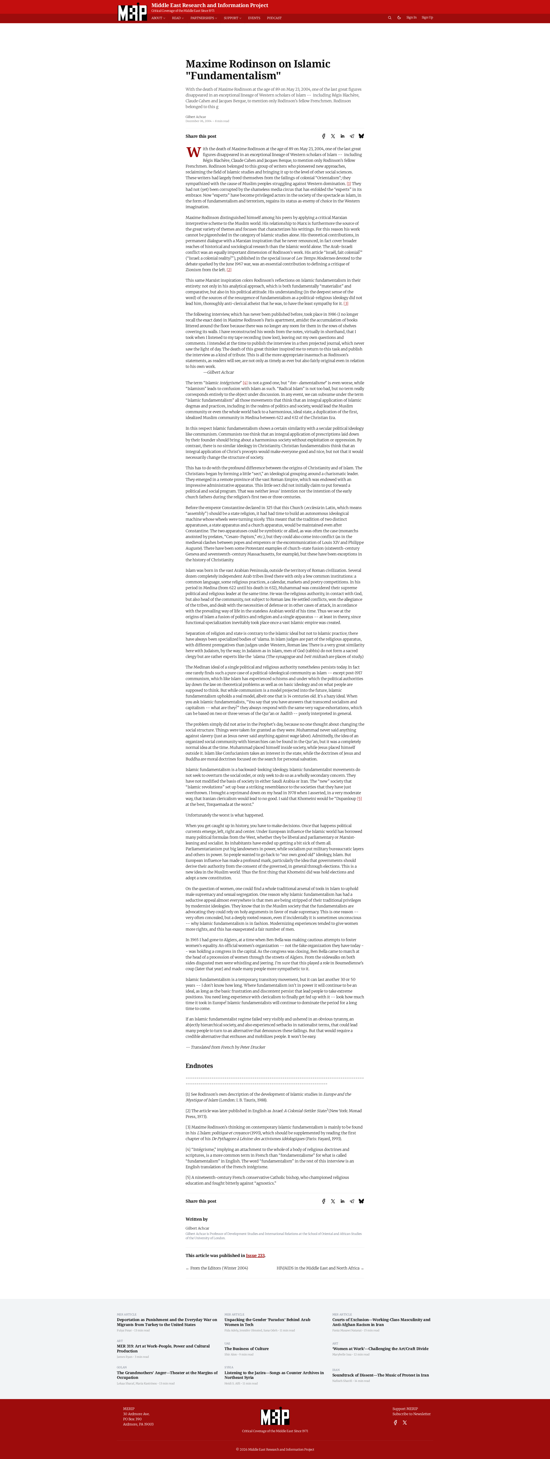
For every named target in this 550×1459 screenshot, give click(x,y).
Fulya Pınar (124, 1330)
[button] (160, 18)
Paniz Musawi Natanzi (347, 1330)
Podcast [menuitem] (274, 18)
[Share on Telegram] (352, 136)
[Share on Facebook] (324, 136)
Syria (229, 1367)
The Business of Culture (247, 1348)
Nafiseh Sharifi (342, 1381)
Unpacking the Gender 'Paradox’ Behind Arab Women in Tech (267, 1322)
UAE (227, 1343)
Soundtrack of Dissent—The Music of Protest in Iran (380, 1375)
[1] (349, 183)
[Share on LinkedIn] (342, 136)
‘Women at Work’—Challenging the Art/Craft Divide (380, 1348)
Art (120, 1341)
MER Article (127, 1314)
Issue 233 (255, 1255)
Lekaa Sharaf (125, 1383)
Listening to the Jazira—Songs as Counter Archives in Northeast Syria (274, 1375)
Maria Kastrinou (146, 1383)
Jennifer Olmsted (251, 1330)
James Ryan (124, 1356)
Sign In (411, 17)
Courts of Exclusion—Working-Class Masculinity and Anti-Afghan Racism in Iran (381, 1322)
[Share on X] (333, 136)
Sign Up (427, 17)
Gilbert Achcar (196, 117)
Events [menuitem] (254, 18)
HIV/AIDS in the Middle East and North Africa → (320, 1268)
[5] (359, 798)
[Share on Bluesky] (361, 136)
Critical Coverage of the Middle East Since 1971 (182, 11)
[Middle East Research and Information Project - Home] (132, 11)
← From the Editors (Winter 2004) (217, 1268)
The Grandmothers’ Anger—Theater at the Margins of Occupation (167, 1375)
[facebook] (395, 1422)
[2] (229, 269)
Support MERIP (405, 1409)
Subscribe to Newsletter (412, 1414)
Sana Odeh (270, 1330)
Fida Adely (231, 1330)
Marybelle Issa (341, 1354)
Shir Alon (231, 1354)
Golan (122, 1367)
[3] (346, 303)
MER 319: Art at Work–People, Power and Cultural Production (163, 1348)
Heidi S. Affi (232, 1383)
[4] (245, 382)
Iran (336, 1370)
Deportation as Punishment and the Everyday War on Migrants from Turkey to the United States (167, 1322)
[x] (405, 1422)
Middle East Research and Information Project (209, 5)
